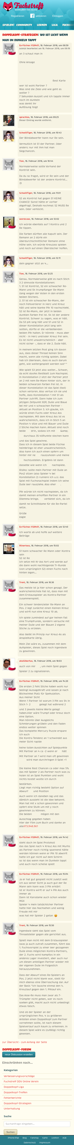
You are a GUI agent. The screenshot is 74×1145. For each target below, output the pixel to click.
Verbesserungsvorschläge (19, 1076)
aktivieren (41, 16)
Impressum (44, 1142)
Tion (21, 161)
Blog (25, 1138)
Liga (54, 24)
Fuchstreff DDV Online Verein (21, 1081)
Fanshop (34, 1138)
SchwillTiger (25, 132)
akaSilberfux (26, 661)
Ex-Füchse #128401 (29, 45)
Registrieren (17, 16)
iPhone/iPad (13, 1138)
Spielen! (8, 24)
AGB (64, 1138)
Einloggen (57, 16)
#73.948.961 (30, 826)
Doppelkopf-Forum (16, 1049)
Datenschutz (30, 1142)
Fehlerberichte (12, 1097)
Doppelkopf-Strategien (20, 34)
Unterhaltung (12, 1108)
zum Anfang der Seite (34, 1042)
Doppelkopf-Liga (14, 1086)
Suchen (10, 1132)
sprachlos (24, 117)
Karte (45, 1138)
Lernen (42, 24)
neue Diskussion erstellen (19, 1054)
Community (24, 24)
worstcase (24, 219)
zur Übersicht (10, 1042)
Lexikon (55, 1138)
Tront (22, 582)
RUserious (24, 545)
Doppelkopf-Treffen (15, 1092)
